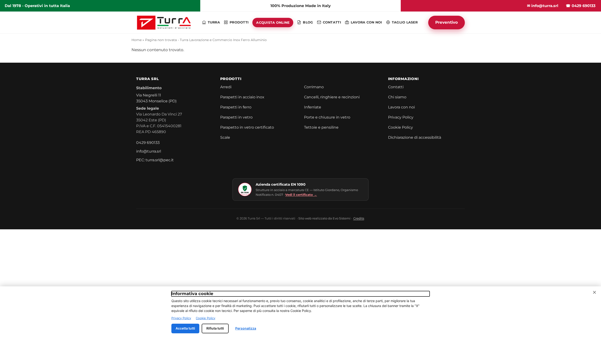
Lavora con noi (401, 107)
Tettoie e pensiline (321, 127)
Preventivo (446, 22)
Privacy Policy (400, 117)
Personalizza (245, 328)
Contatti (396, 87)
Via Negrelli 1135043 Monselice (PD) (156, 98)
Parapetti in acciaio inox (242, 97)
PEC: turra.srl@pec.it (155, 160)
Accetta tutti (185, 328)
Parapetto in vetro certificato (247, 127)
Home (136, 40)
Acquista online (272, 22)
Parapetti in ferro (235, 107)
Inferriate (312, 107)
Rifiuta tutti (215, 328)
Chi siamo (397, 97)
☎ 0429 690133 (580, 6)
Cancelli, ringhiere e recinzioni (332, 97)
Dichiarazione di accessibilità (414, 137)
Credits (358, 218)
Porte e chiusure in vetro (327, 117)
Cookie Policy (400, 127)
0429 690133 (148, 142)
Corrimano (314, 87)
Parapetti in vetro (236, 117)
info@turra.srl (148, 151)
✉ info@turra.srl (542, 6)
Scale (225, 137)
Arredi (225, 87)
